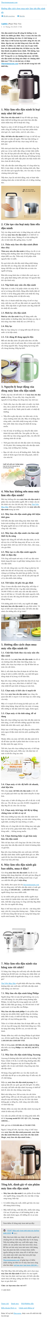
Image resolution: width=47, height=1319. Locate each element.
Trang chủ (5, 1304)
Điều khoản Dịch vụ (9, 1308)
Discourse (17, 1313)
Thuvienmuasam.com (9, 2)
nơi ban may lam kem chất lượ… (26, 1265)
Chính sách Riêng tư (26, 1308)
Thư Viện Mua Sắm (8, 983)
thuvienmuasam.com (31, 885)
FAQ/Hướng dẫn (27, 1304)
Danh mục (15, 1304)
